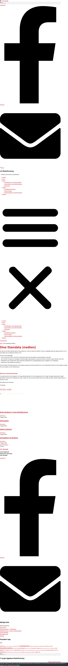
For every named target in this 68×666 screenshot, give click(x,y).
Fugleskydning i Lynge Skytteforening (13, 182)
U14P (25, 652)
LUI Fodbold (51, 648)
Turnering (22, 652)
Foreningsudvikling (36, 646)
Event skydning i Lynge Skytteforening (13, 184)
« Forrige (2, 444)
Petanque (2, 652)
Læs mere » (2, 415)
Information (7, 185)
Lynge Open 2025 (27, 650)
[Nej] (19, 665)
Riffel (9, 652)
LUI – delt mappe (4, 449)
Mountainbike (48, 650)
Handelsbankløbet (21, 648)
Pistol (6, 652)
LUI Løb (54, 648)
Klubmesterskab (44, 648)
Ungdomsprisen (29, 652)
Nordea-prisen (55, 650)
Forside (4, 177)
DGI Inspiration (7, 646)
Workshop (33, 652)
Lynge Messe (17, 650)
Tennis (19, 652)
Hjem (1, 343)
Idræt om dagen (28, 648)
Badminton (2, 646)
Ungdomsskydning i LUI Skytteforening (13, 192)
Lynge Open (22, 650)
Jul (30, 648)
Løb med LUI (43, 650)
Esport (10, 646)
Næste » (6, 444)
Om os (3, 179)
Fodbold (31, 646)
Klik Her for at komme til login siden (9, 373)
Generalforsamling (6, 648)
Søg (1, 2)
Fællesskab (51, 646)
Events (3, 180)
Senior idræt (11, 652)
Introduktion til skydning (9, 189)
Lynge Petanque (32, 650)
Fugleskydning (41, 646)
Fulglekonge (46, 646)
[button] (30, 257)
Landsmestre (47, 648)
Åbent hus (38, 652)
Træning (4, 187)
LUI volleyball (6, 650)
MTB (52, 650)
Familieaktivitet (24, 646)
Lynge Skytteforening (37, 650)
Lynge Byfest (11, 650)
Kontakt (4, 194)
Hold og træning (8, 191)
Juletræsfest (33, 648)
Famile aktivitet (16, 646)
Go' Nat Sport (15, 648)
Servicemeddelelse (15, 652)
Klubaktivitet (39, 648)
